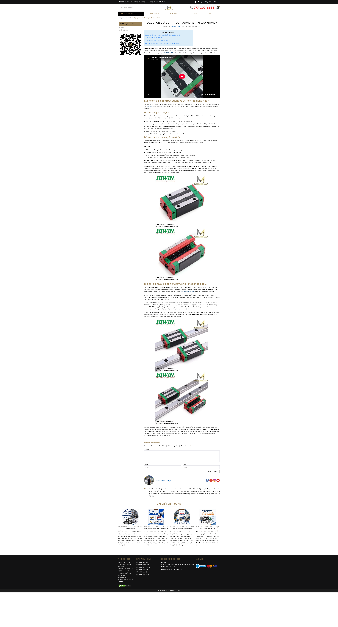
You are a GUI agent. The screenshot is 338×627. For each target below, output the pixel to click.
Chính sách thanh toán (142, 562)
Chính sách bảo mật (141, 572)
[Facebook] (196, 2)
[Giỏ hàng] (218, 8)
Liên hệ (211, 14)
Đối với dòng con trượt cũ (155, 37)
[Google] (211, 480)
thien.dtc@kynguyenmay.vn (173, 569)
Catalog (121, 27)
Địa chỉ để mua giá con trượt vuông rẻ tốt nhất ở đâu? (162, 43)
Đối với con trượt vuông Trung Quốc (158, 40)
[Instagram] (201, 2)
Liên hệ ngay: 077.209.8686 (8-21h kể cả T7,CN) (125, 580)
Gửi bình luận (212, 471)
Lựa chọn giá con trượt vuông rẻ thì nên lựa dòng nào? (162, 35)
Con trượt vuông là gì (187, 291)
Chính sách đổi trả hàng (143, 567)
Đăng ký (216, 2)
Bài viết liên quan (169, 504)
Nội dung (147, 449)
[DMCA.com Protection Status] (125, 585)
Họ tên (146, 464)
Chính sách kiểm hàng (142, 574)
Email (185, 464)
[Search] (149, 7)
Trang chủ (154, 14)
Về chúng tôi (175, 14)
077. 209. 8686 (160, 1)
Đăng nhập (208, 2)
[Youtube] (198, 2)
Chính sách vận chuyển (142, 564)
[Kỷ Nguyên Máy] (169, 7)
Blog (195, 14)
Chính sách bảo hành (142, 569)
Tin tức (128, 18)
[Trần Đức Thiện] (149, 480)
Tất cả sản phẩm (127, 13)
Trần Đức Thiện (163, 480)
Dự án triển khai (123, 30)
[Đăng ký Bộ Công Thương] (201, 566)
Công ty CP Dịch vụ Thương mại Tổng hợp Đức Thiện (125, 564)
